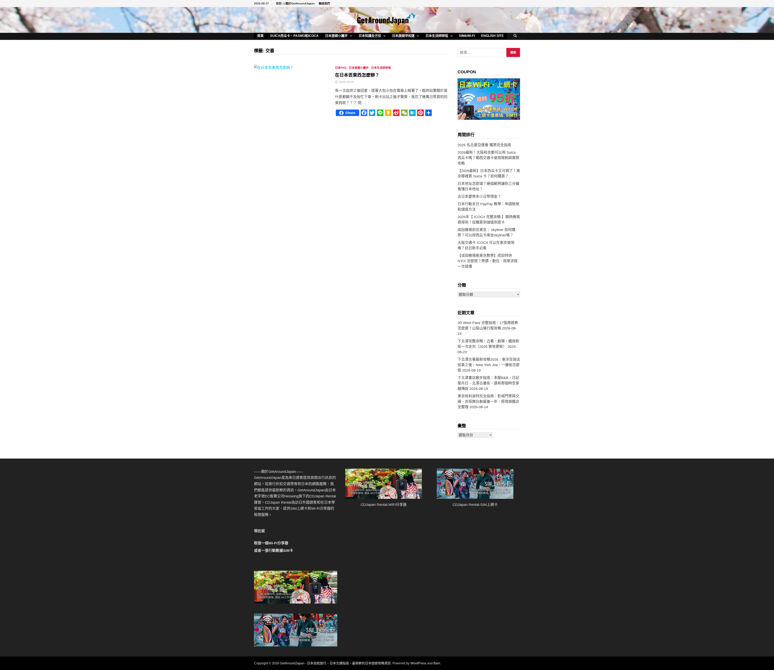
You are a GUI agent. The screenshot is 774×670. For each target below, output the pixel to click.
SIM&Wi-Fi (467, 35)
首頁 (260, 35)
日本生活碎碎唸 (436, 35)
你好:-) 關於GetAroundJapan (295, 3)
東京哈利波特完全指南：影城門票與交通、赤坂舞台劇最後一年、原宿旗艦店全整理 (488, 401)
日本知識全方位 (370, 35)
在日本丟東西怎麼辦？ (357, 75)
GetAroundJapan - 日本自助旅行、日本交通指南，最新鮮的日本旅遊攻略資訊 (335, 663)
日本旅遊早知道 (403, 35)
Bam (436, 663)
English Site (492, 35)
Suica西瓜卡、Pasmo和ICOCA (294, 35)
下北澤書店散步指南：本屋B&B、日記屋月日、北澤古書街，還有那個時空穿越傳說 (488, 383)
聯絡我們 (324, 3)
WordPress (418, 663)
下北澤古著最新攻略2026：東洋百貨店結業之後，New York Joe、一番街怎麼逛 (489, 364)
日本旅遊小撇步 (336, 35)
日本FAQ (340, 67)
